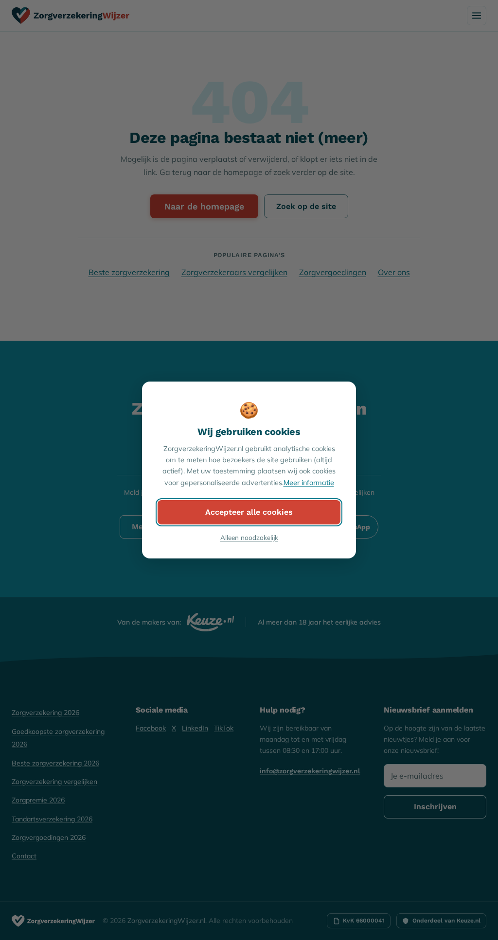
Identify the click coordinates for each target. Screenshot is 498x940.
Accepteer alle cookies (249, 512)
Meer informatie (309, 482)
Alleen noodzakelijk (249, 537)
